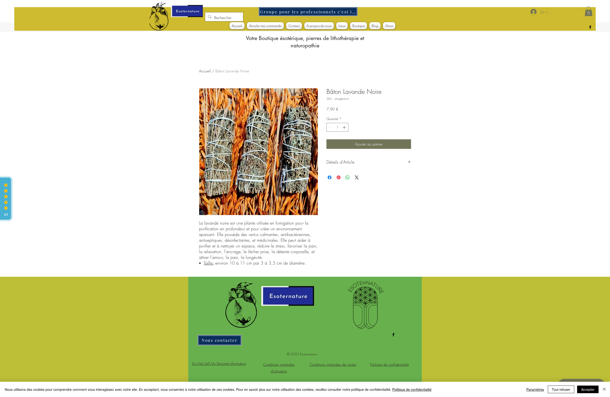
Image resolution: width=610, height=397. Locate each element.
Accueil (205, 71)
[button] (589, 11)
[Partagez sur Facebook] (329, 177)
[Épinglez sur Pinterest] (338, 177)
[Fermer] (604, 389)
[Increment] (345, 127)
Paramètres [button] (535, 389)
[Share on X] (357, 177)
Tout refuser (561, 389)
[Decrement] (330, 127)
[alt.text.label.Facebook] (590, 27)
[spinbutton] (337, 127)
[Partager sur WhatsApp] (348, 177)
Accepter (588, 389)
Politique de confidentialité (412, 389)
